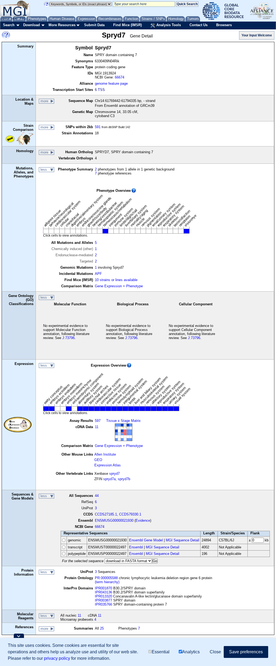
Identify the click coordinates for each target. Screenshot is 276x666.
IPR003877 (103, 600)
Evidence (143, 520)
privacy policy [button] (57, 658)
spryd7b (124, 479)
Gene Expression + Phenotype (119, 286)
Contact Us (198, 25)
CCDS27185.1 (106, 514)
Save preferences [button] (246, 652)
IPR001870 (103, 588)
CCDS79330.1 (130, 514)
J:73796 (68, 338)
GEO (98, 460)
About (5, 18)
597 (98, 421)
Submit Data (94, 25)
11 (96, 427)
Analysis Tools (168, 25)
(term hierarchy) (107, 582)
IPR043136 (103, 592)
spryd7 (114, 474)
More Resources (62, 25)
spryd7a (109, 479)
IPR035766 (103, 604)
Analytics (191, 652)
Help (15, 18)
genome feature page (111, 83)
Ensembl (136, 547)
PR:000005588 (106, 578)
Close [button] (215, 652)
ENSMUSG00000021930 (114, 520)
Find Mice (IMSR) (127, 25)
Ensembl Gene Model (146, 540)
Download (31, 25)
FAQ (23, 18)
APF (98, 274)
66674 (119, 77)
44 (97, 496)
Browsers (224, 25)
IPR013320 (103, 596)
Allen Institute (105, 454)
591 (98, 127)
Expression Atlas (107, 465)
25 (102, 628)
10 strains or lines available (116, 280)
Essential (161, 652)
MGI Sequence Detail (182, 540)
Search (9, 25)
